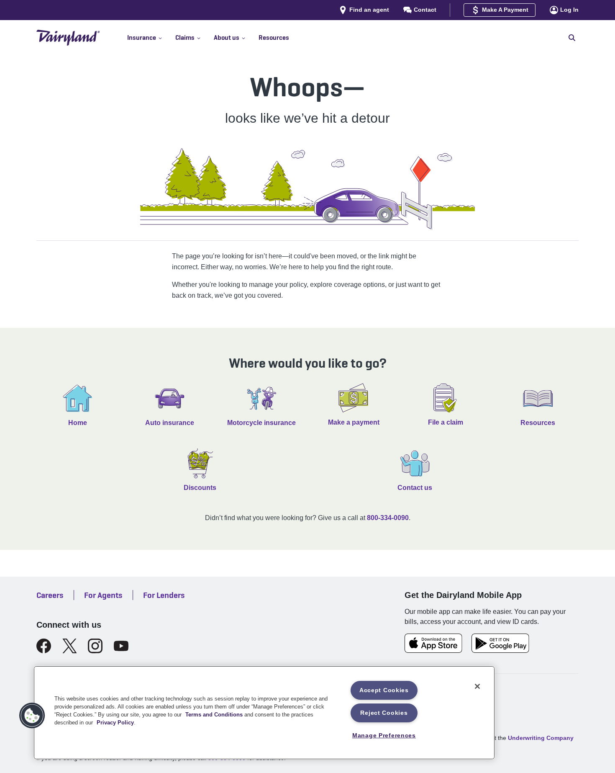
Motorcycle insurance (261, 422)
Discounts (200, 487)
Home (77, 422)
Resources (537, 422)
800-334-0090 (388, 517)
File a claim (445, 422)
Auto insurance (169, 422)
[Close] (477, 686)
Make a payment (353, 422)
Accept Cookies (384, 690)
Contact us (414, 487)
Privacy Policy (115, 722)
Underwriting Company (541, 737)
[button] (151, 37)
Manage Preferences (384, 735)
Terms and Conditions (214, 714)
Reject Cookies (383, 712)
